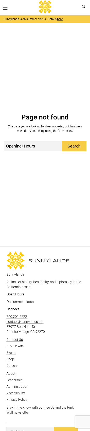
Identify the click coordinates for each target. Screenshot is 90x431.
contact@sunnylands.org (25, 322)
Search (84, 7)
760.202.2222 (16, 317)
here (60, 19)
